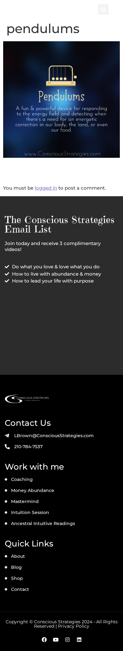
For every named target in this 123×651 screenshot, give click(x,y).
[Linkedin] (79, 640)
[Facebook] (44, 640)
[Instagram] (67, 640)
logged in (46, 188)
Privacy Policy (73, 626)
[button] (103, 9)
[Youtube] (56, 640)
